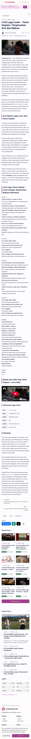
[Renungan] (22, 683)
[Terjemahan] (18, 515)
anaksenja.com (20, 104)
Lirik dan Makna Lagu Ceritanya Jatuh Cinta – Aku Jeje (16, 673)
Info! (25, 7)
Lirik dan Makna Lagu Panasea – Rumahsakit (14, 649)
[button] (2, 2)
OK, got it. (20, 735)
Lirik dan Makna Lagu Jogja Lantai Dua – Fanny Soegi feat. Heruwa (22, 547)
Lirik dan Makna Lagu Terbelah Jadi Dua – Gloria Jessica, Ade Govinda (16, 657)
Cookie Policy (6, 735)
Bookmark (11, 6)
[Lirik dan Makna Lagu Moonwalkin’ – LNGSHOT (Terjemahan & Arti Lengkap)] (8, 537)
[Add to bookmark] (14, 534)
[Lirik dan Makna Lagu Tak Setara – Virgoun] (22, 581)
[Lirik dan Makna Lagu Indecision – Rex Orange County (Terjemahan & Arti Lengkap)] (15, 622)
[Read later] (23, 33)
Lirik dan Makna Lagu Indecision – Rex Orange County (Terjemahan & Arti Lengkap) (16, 636)
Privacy (19, 719)
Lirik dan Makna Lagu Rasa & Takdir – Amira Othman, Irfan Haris (8, 591)
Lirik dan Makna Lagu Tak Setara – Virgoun (22, 590)
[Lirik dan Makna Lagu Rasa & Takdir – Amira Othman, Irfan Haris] (8, 581)
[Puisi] (8, 686)
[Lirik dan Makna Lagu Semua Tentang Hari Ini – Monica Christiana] (22, 559)
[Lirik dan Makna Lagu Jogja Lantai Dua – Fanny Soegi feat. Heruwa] (22, 537)
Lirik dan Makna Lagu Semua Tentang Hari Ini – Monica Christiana (22, 569)
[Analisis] (5, 515)
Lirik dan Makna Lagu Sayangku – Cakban (8, 568)
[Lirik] (22, 686)
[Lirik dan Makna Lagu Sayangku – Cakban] (8, 559)
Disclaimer (20, 721)
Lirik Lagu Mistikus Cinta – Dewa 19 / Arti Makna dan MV (15, 665)
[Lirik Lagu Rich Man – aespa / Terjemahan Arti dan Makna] (15, 508)
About (4, 719)
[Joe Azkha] (10, 33)
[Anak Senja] (10, 2)
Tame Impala (12, 410)
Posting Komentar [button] (16, 601)
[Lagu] (10, 515)
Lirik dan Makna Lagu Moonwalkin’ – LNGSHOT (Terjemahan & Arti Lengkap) (8, 547)
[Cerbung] (22, 690)
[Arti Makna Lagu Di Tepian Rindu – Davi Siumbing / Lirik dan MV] (15, 501)
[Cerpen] (8, 690)
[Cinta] (16, 661)
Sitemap (5, 721)
